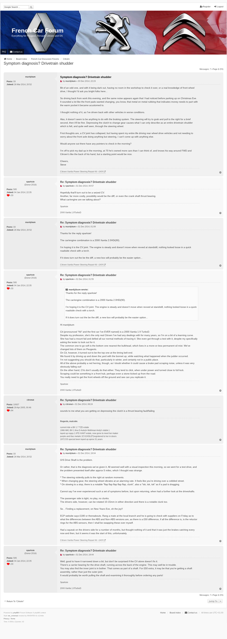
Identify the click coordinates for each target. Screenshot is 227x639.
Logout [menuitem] (220, 6)
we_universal (13, 616)
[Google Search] (31, 7)
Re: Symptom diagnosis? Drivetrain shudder (88, 182)
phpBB (16, 613)
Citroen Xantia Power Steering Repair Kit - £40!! (81, 171)
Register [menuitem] (207, 6)
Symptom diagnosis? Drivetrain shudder (38, 63)
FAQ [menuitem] (4, 52)
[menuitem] (16, 52)
